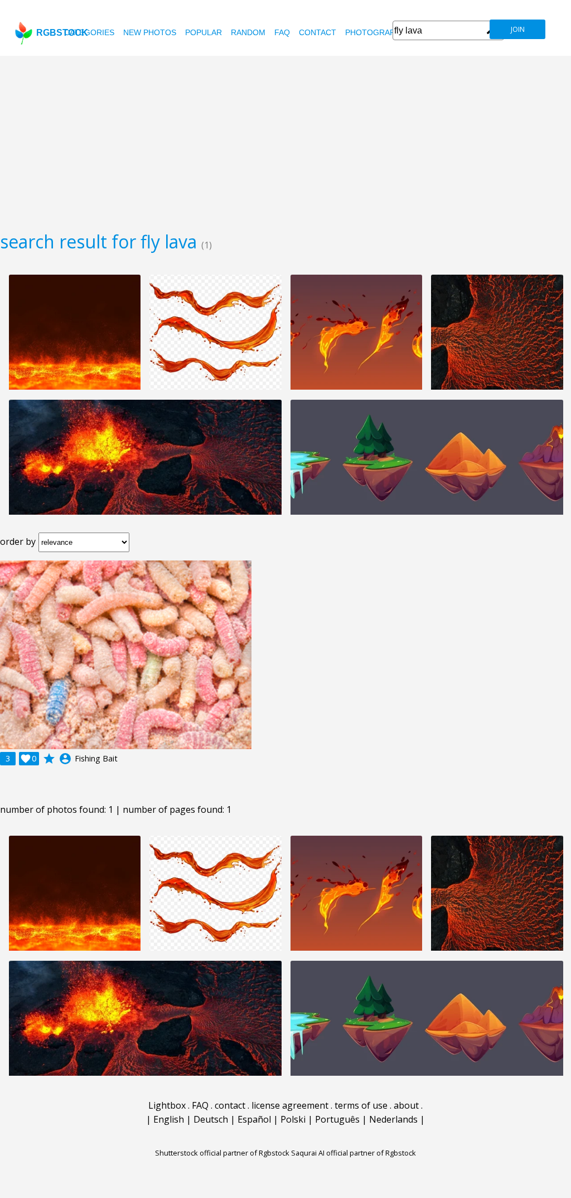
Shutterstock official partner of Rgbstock (222, 1153)
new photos (149, 32)
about (406, 1105)
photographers (380, 32)
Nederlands (393, 1119)
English (168, 1119)
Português (337, 1119)
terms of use (361, 1105)
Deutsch (210, 1119)
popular (203, 32)
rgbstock (62, 32)
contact (317, 32)
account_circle (65, 758)
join (518, 29)
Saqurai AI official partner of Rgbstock (353, 1153)
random (248, 32)
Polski (293, 1119)
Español (254, 1119)
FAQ (282, 32)
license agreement (289, 1105)
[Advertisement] (285, 139)
